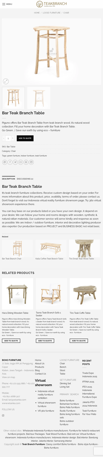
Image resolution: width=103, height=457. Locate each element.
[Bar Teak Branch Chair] (17, 248)
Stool (62, 370)
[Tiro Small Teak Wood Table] (84, 248)
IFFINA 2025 (88, 381)
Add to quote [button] (11, 341)
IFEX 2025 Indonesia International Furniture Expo (89, 392)
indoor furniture (27, 156)
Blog (37, 370)
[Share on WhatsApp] (4, 162)
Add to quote (25, 138)
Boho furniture (67, 400)
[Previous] (7, 51)
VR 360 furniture (46, 411)
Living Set (64, 387)
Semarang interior (63, 441)
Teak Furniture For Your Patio (89, 412)
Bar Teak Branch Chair (11, 259)
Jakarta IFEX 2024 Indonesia (89, 404)
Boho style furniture (88, 444)
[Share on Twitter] (15, 162)
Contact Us (40, 373)
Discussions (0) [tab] (25, 179)
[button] (7, 4)
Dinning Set (65, 383)
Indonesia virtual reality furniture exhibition (46, 394)
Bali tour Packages (35, 434)
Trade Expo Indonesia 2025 (89, 375)
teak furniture (41, 156)
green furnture (13, 156)
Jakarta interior (46, 441)
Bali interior (82, 437)
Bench (63, 367)
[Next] (95, 51)
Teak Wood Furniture (56, 434)
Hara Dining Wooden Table (15, 313)
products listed (39, 211)
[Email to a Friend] (20, 162)
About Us (39, 363)
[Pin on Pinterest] (26, 162)
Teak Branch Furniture (33, 444)
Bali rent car (73, 434)
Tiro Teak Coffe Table (80, 313)
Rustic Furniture (67, 411)
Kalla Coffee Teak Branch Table (49, 259)
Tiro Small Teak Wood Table (81, 259)
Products (39, 367)
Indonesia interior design (64, 437)
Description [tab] (8, 179)
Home (37, 13)
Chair (66, 13)
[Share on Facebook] (10, 162)
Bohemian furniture (69, 404)
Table (62, 373)
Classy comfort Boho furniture (61, 444)
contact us (94, 196)
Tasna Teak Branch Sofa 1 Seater (48, 314)
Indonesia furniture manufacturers (34, 437)
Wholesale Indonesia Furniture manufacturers (45, 430)
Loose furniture (51, 13)
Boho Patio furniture (70, 407)
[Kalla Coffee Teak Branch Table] (51, 248)
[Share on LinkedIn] (31, 162)
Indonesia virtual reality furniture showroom (53, 200)
